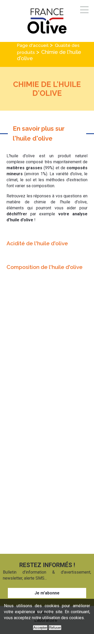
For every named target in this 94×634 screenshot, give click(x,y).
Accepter (40, 628)
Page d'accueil (32, 45)
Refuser (55, 628)
